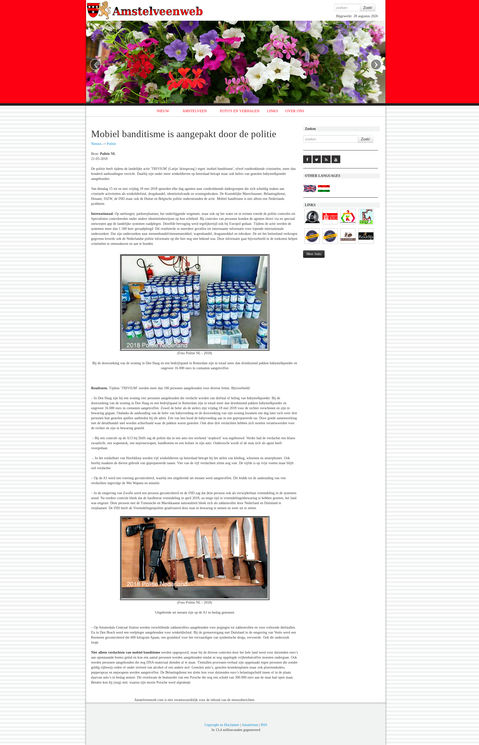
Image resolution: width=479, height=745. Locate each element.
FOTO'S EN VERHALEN (239, 111)
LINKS (272, 111)
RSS (264, 725)
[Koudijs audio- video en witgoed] (366, 244)
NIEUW (163, 111)
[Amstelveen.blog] (330, 224)
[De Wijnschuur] (348, 244)
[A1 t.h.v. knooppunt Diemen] (312, 224)
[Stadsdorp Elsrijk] (366, 224)
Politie (111, 144)
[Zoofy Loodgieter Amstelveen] (330, 244)
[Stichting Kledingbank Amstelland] (348, 224)
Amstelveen (250, 725)
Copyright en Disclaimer (222, 725)
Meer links (313, 254)
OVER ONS (294, 111)
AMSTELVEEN (194, 111)
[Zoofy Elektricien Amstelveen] (312, 244)
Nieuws (96, 144)
